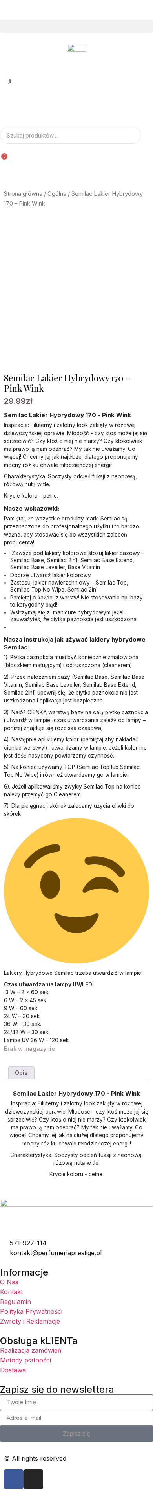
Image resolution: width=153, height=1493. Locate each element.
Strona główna (23, 193)
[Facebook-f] (14, 1479)
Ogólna (56, 193)
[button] (76, 26)
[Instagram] (33, 1479)
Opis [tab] (21, 1072)
